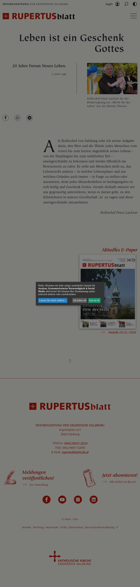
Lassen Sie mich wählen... (52, 300)
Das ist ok (94, 300)
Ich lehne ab (79, 300)
